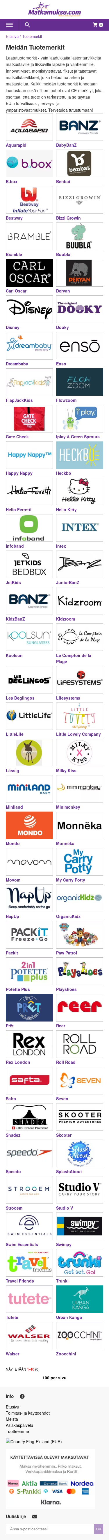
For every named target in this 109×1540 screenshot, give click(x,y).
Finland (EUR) (49, 1441)
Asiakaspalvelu (19, 1425)
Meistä (12, 1419)
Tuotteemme (17, 1431)
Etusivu (12, 36)
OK (98, 1528)
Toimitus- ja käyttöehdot (28, 1413)
